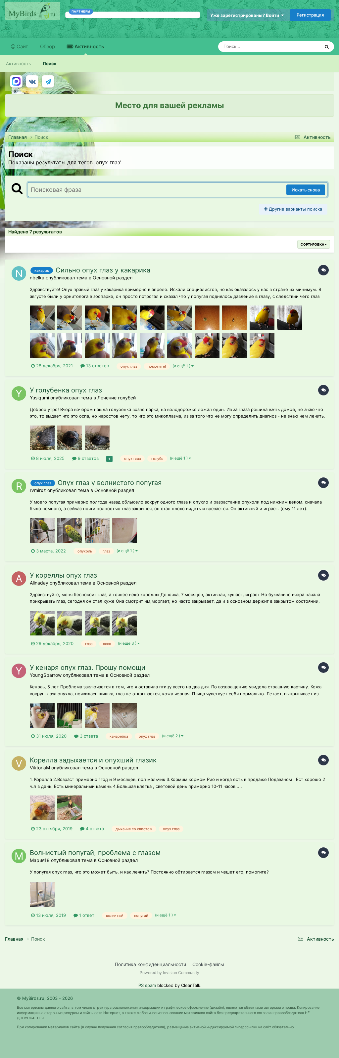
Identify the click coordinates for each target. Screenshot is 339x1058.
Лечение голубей (116, 397)
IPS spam (146, 985)
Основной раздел (112, 277)
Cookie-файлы (208, 964)
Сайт (21, 46)
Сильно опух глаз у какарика (103, 270)
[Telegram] (48, 81)
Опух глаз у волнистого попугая (110, 483)
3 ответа (88, 736)
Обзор (47, 46)
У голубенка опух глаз (66, 390)
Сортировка (313, 244)
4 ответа (94, 828)
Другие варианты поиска (294, 209)
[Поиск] (326, 46)
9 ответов (87, 458)
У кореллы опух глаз (63, 575)
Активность (88, 46)
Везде (305, 46)
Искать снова (306, 189)
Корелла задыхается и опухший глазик (93, 760)
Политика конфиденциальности (150, 964)
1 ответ (86, 915)
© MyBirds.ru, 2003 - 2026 (45, 998)
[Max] (16, 81)
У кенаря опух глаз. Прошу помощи (87, 667)
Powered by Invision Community (169, 972)
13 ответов (97, 365)
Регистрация (310, 15)
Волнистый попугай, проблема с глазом (95, 853)
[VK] (32, 81)
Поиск (50, 63)
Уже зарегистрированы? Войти (245, 15)
